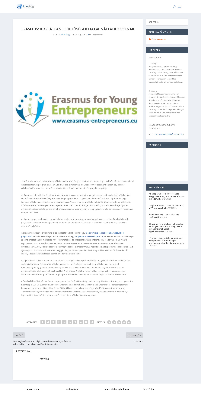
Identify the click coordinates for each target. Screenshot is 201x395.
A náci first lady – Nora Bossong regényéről (164, 215)
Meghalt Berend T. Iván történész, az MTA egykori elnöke (166, 206)
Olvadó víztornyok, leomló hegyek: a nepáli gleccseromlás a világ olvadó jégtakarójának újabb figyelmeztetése (166, 228)
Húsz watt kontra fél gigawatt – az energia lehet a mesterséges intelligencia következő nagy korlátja (166, 240)
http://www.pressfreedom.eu (169, 134)
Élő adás (157, 39)
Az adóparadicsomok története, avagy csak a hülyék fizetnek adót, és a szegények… (166, 196)
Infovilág (65, 34)
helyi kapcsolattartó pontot (89, 236)
